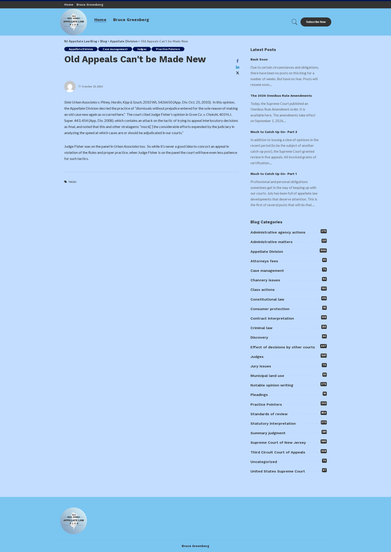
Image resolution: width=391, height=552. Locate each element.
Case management (115, 49)
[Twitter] (237, 73)
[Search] (294, 22)
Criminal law (261, 328)
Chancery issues (265, 280)
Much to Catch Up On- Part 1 (273, 174)
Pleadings (259, 395)
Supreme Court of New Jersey (278, 442)
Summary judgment (268, 433)
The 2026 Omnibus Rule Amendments (281, 95)
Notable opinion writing (271, 385)
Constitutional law (267, 299)
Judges (141, 49)
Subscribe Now (316, 22)
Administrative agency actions (277, 232)
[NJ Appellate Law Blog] (74, 22)
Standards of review (269, 414)
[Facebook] (237, 61)
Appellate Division (81, 49)
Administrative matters (271, 242)
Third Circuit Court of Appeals (277, 452)
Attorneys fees (264, 261)
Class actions (262, 289)
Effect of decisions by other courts (282, 347)
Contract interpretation (272, 318)
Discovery (259, 337)
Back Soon (259, 59)
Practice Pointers (168, 49)
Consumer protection (269, 309)
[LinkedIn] (237, 67)
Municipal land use (267, 376)
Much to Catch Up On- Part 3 (273, 132)
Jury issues (260, 366)
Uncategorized (263, 462)
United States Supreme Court (277, 471)
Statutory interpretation (273, 423)
